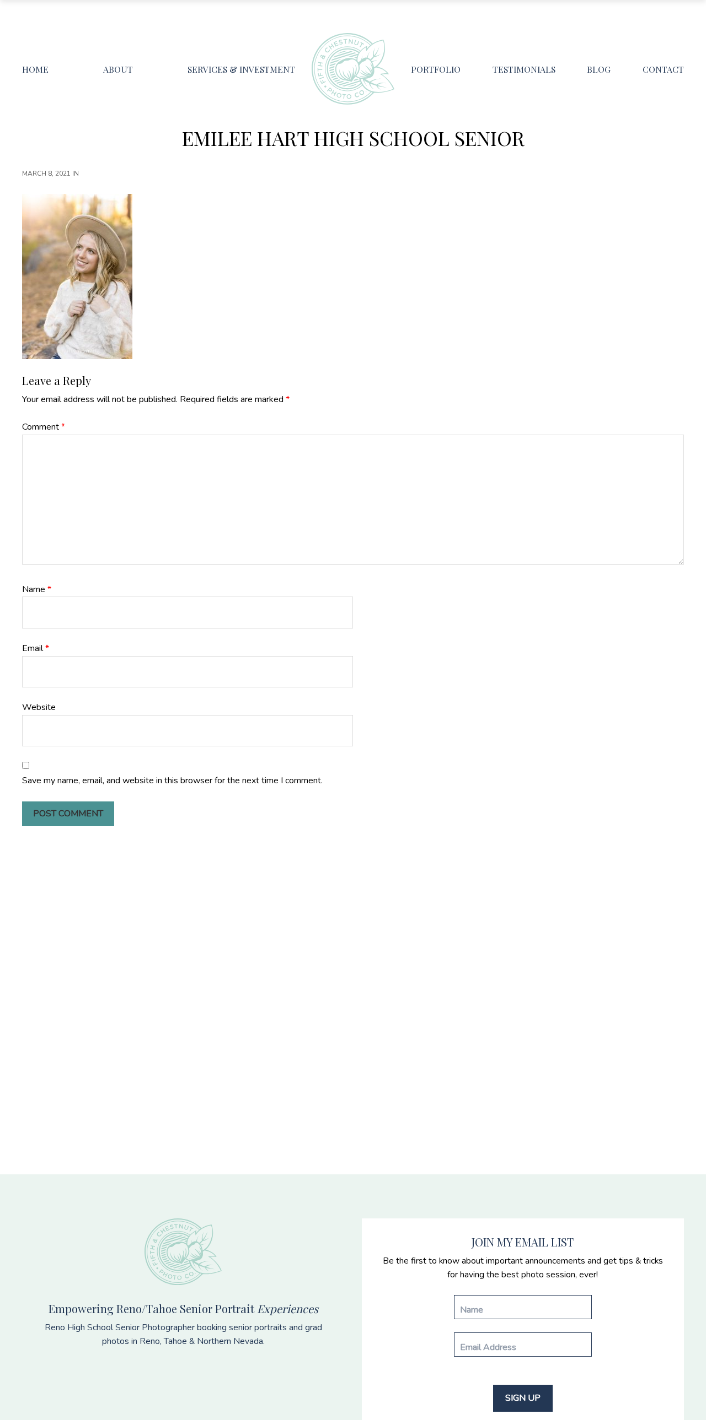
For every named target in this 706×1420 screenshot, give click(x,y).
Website (39, 707)
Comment (43, 427)
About (118, 69)
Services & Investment (241, 69)
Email (35, 648)
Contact (663, 69)
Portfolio (436, 69)
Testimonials (524, 69)
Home (35, 69)
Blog (599, 69)
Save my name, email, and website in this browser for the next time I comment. (172, 780)
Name (36, 589)
